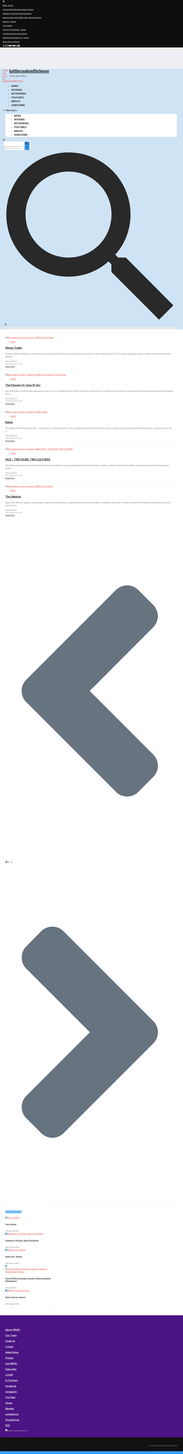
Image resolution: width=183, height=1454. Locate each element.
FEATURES (17, 97)
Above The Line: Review (15, 1297)
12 (11, 862)
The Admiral (13, 496)
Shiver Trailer (13, 347)
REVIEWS (16, 89)
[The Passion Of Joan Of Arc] (35, 375)
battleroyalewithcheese (29, 70)
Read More (10, 366)
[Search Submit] (27, 146)
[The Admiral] (29, 486)
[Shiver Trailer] (29, 337)
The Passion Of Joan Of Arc (22, 385)
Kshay (9, 422)
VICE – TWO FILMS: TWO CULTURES (27, 459)
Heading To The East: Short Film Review (21, 1241)
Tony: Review (10, 1224)
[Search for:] (17, 148)
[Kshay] (26, 412)
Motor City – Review (13, 1257)
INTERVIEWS (18, 93)
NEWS (14, 86)
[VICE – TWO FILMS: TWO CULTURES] (39, 449)
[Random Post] (4, 140)
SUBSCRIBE (18, 105)
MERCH (15, 101)
